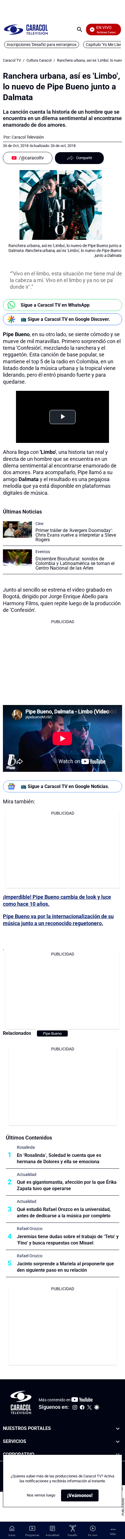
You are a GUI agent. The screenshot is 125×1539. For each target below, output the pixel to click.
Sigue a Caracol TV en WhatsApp (55, 305)
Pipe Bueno (52, 1033)
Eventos (42, 551)
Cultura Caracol (38, 60)
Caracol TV (12, 60)
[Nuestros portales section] (117, 1429)
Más (113, 1534)
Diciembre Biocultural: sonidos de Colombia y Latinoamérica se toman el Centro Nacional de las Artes (75, 563)
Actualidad (26, 1174)
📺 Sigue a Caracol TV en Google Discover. (65, 319)
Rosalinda (26, 1147)
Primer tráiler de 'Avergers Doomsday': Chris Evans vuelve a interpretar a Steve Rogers (75, 535)
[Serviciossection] (117, 1441)
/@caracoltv (31, 158)
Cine (39, 523)
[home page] (26, 29)
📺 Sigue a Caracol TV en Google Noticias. (65, 786)
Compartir (84, 158)
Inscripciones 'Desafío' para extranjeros (41, 44)
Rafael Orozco (29, 1228)
